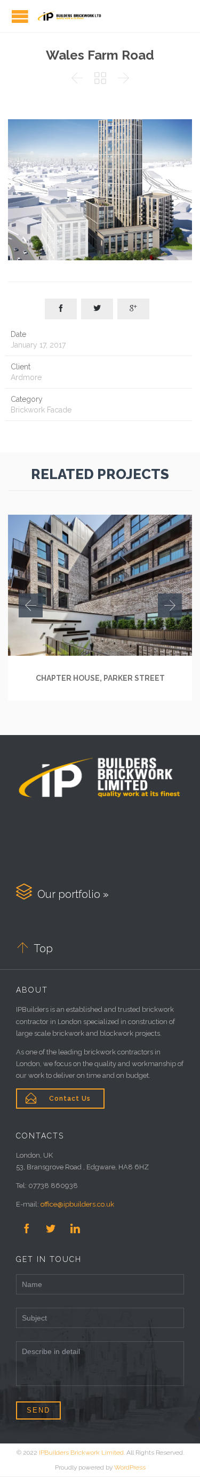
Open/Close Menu (20, 16)
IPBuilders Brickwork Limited (81, 1452)
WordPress (130, 1467)
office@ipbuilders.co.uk (77, 1204)
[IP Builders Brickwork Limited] (69, 16)
